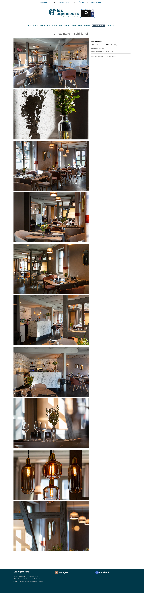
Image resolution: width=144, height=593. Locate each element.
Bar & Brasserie (36, 26)
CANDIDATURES (96, 2)
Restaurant (98, 26)
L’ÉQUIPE (81, 2)
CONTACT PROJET (64, 2)
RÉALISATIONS (45, 2)
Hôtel (87, 26)
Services (111, 26)
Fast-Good (64, 26)
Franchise (77, 26)
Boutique (52, 26)
